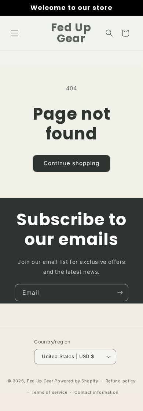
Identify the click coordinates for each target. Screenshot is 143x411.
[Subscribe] (120, 292)
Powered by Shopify (76, 380)
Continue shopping (71, 163)
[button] (15, 33)
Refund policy (121, 380)
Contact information (96, 392)
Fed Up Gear (40, 380)
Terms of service (49, 392)
